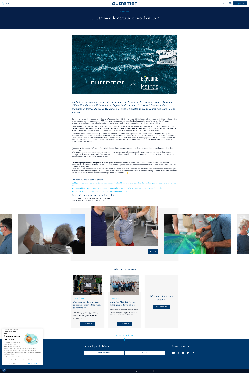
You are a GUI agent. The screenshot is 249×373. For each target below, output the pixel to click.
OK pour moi (32, 363)
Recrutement (124, 371)
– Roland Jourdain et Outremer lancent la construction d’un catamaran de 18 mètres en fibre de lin (117, 188)
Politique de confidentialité (142, 371)
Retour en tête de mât (124, 335)
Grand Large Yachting (109, 371)
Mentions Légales (161, 371)
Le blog (144, 353)
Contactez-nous (104, 353)
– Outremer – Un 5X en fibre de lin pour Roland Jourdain (100, 191)
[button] (4, 369)
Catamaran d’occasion (90, 371)
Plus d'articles (161, 306)
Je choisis (12, 363)
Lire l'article (87, 323)
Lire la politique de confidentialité (13, 357)
